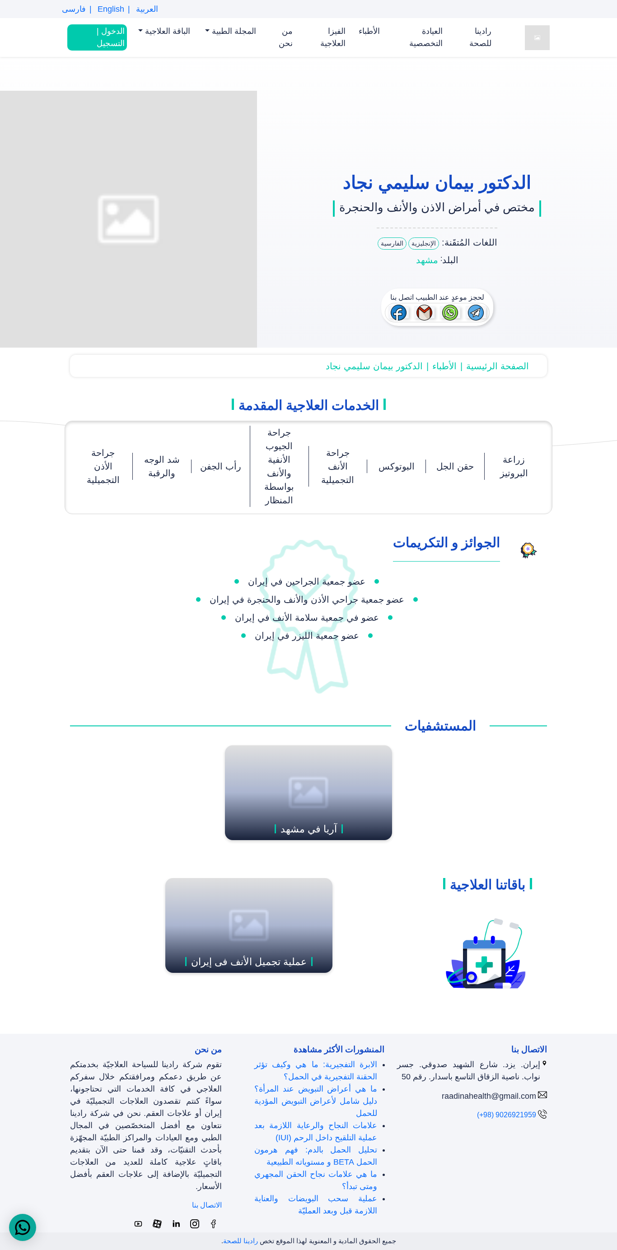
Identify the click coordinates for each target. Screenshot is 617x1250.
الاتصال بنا (207, 1205)
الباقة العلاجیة (166, 31)
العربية (146, 9)
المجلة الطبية (233, 31)
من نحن (286, 37)
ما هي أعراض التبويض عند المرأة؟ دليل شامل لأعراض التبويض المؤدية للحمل (315, 1101)
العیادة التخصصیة (426, 37)
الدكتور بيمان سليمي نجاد (374, 366)
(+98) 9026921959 (506, 1115)
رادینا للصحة (480, 37)
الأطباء (369, 31)
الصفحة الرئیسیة (497, 366)
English (109, 9)
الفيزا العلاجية (333, 37)
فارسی (74, 9)
